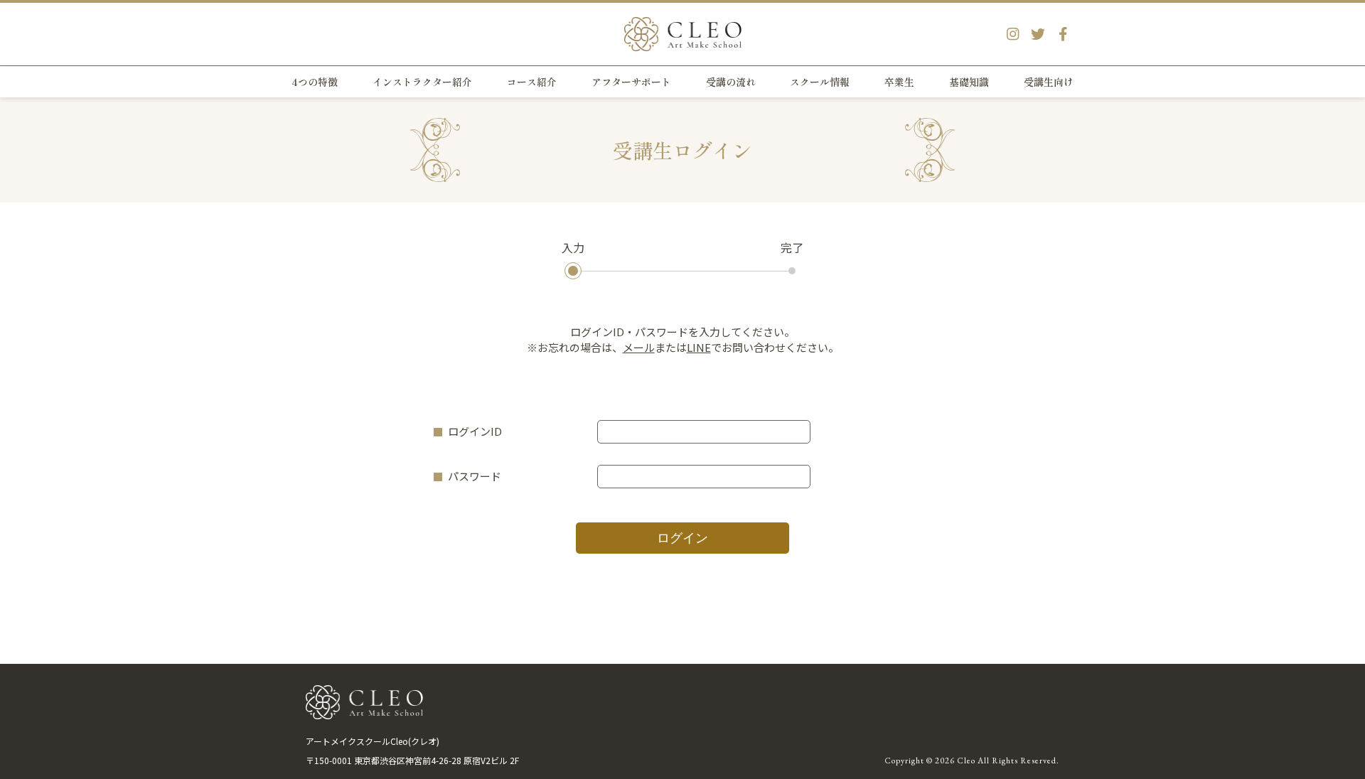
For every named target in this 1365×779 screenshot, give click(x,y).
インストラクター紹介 (422, 82)
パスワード (474, 476)
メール (639, 347)
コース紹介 (532, 82)
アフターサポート (631, 82)
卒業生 (899, 82)
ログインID (475, 431)
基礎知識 (969, 82)
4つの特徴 (314, 82)
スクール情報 (820, 82)
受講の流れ (731, 82)
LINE (699, 347)
